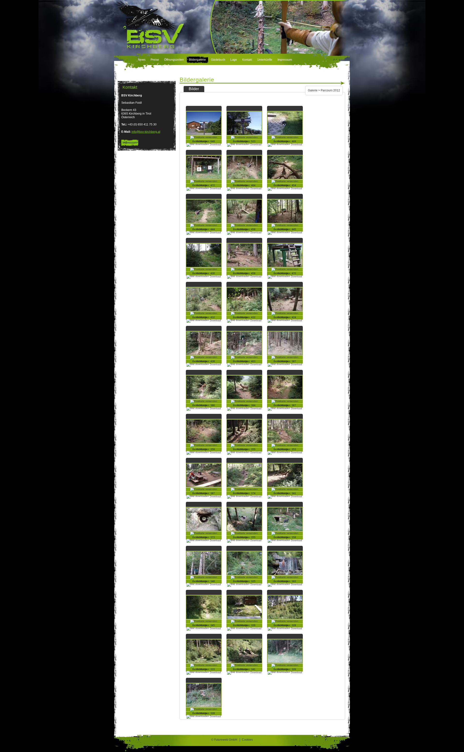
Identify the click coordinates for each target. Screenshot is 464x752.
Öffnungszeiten (174, 59)
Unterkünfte (264, 59)
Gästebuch (218, 59)
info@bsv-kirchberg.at (145, 131)
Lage (233, 59)
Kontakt (247, 59)
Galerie (313, 90)
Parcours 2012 (330, 90)
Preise (155, 59)
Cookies (247, 739)
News (141, 59)
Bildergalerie (197, 59)
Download (255, 672)
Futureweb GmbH (225, 739)
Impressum (284, 59)
